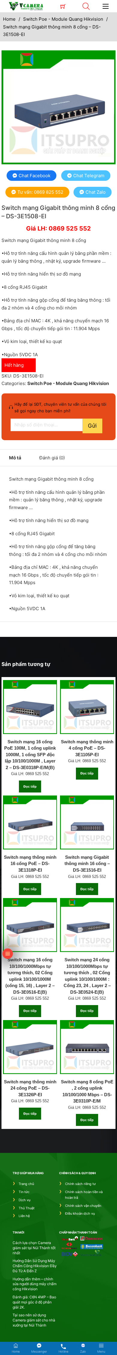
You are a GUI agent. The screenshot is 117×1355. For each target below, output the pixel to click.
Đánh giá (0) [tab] (52, 458)
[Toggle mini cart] (63, 6)
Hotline (63, 1351)
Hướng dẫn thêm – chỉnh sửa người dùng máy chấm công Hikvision (34, 1284)
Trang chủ (26, 1184)
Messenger (39, 1351)
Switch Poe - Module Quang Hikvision (63, 19)
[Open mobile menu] (106, 6)
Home (9, 19)
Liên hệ (24, 1216)
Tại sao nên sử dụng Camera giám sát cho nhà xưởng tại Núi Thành (34, 1320)
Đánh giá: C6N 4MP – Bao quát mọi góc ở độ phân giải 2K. (34, 1302)
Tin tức (24, 1192)
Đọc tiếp (30, 786)
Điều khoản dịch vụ (80, 1213)
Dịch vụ (24, 1200)
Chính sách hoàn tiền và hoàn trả (84, 1195)
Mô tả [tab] (15, 458)
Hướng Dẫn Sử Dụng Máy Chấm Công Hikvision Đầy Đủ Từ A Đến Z (35, 1265)
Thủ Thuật (26, 1208)
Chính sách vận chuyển (83, 1206)
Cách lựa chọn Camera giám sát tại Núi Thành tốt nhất (34, 1247)
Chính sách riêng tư (80, 1184)
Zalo (83, 1351)
